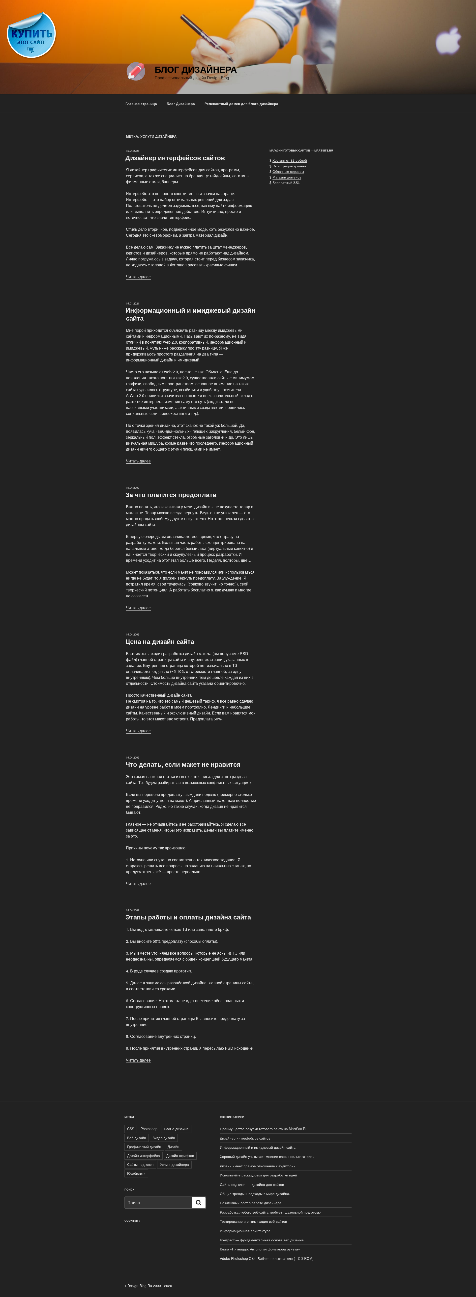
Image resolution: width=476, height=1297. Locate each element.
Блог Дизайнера (181, 103)
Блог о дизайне (176, 1128)
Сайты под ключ (140, 1164)
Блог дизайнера (196, 69)
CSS (130, 1128)
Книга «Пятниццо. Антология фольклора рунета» (260, 1248)
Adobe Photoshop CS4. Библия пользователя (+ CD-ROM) (267, 1258)
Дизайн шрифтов (180, 1155)
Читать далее (138, 277)
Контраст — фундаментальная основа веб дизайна (262, 1239)
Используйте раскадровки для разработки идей (258, 1174)
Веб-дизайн (136, 1137)
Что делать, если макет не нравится (182, 764)
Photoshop (149, 1128)
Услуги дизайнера (174, 1164)
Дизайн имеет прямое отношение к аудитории (258, 1165)
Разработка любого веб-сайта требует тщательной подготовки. (271, 1212)
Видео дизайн (163, 1137)
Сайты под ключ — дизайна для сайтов (252, 1184)
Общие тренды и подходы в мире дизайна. (255, 1193)
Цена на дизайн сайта (159, 641)
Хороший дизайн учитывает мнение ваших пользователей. (268, 1156)
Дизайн (173, 1146)
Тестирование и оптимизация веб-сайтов (253, 1221)
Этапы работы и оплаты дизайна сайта (188, 916)
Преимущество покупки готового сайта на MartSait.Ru (263, 1128)
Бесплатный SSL (286, 182)
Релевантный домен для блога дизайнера (241, 103)
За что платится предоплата (170, 494)
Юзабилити (136, 1173)
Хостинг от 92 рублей (289, 160)
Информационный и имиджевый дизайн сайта (190, 313)
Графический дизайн (144, 1146)
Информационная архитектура (245, 1230)
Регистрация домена (289, 165)
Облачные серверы (288, 171)
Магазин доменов (286, 177)
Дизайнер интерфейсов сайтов (175, 157)
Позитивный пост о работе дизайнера (250, 1202)
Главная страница (141, 103)
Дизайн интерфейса (143, 1155)
